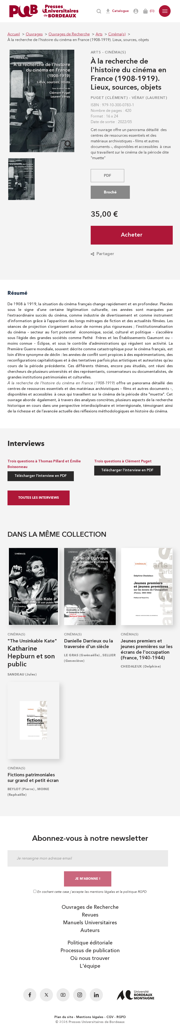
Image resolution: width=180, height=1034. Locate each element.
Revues (90, 915)
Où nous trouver (90, 958)
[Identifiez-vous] (135, 11)
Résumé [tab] (17, 293)
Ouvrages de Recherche (90, 907)
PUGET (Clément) (109, 98)
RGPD (121, 1017)
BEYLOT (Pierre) (21, 789)
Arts (96, 52)
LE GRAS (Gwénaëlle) (82, 655)
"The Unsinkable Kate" (32, 641)
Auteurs (90, 930)
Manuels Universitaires (90, 922)
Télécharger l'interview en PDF (41, 476)
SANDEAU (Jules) (22, 674)
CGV (109, 1017)
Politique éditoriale (90, 943)
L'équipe (90, 966)
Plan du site (63, 1017)
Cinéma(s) (115, 52)
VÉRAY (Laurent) (149, 98)
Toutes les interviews (38, 498)
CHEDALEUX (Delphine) (141, 666)
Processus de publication (90, 950)
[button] (165, 11)
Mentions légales (89, 1017)
